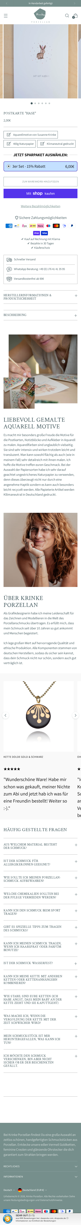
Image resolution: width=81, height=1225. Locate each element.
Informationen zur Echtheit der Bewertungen (36, 1221)
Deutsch (8, 1190)
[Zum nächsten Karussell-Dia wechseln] (75, 715)
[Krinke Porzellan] (40, 15)
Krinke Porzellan (34, 1196)
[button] (40, 166)
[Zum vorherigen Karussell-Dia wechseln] (5, 715)
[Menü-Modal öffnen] (6, 15)
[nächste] (74, 3)
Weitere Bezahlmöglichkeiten (40, 206)
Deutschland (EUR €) (33, 1190)
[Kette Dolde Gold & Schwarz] (39, 716)
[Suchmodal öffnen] (67, 15)
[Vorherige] (6, 3)
